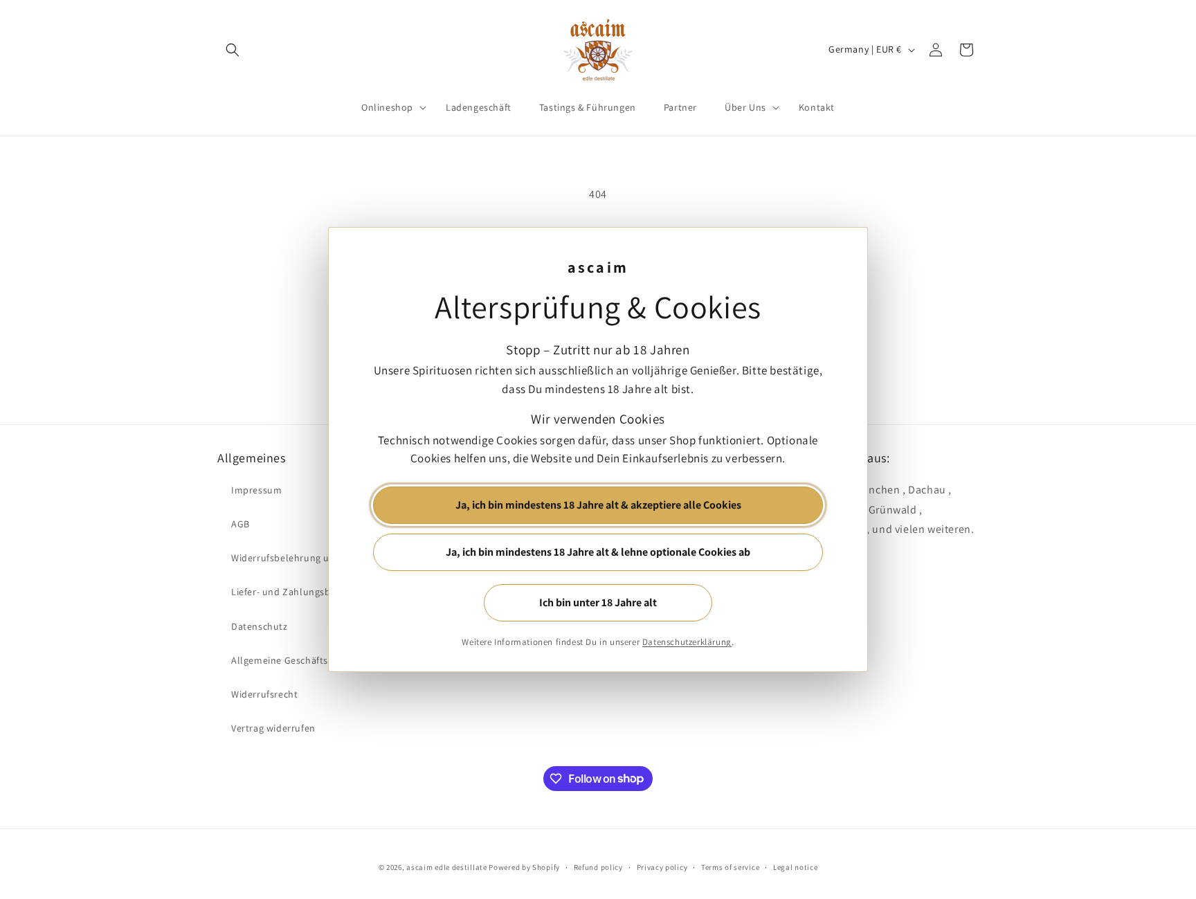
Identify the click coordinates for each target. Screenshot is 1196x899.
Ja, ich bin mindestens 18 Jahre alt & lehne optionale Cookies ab (598, 552)
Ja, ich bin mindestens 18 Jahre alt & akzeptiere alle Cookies (598, 505)
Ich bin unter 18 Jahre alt (598, 602)
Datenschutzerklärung (687, 642)
